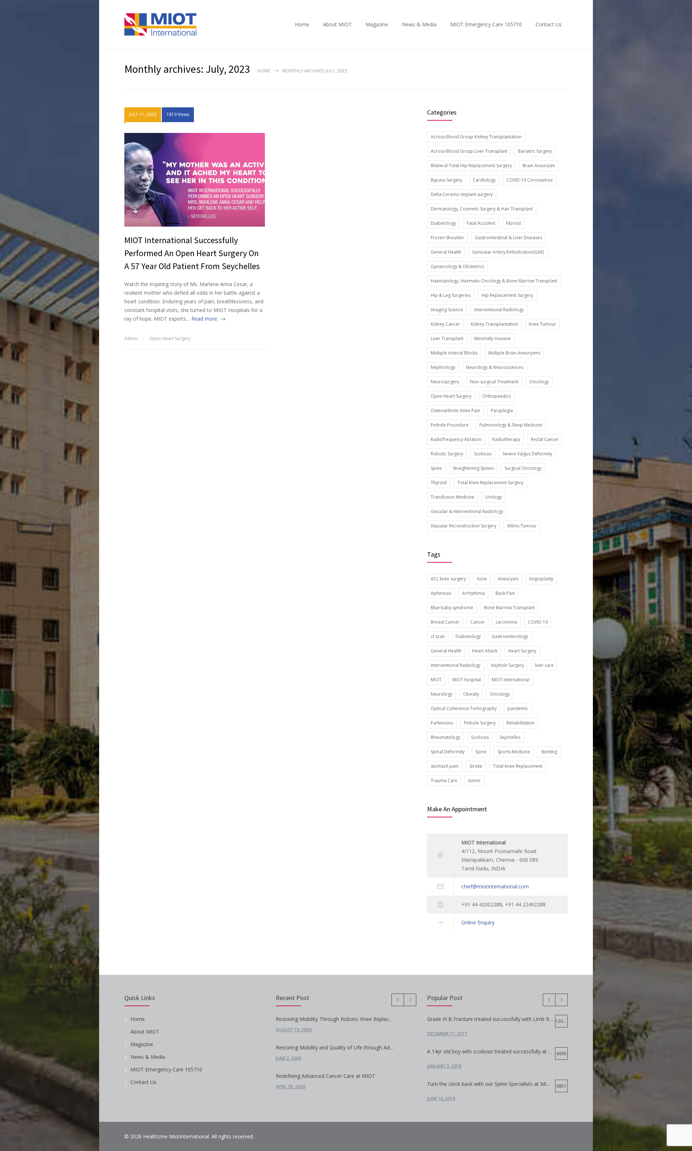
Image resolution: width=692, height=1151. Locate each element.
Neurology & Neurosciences (494, 367)
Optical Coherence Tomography (464, 708)
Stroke (475, 766)
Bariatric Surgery (535, 151)
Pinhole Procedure (450, 425)
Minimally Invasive (492, 338)
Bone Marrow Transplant (509, 608)
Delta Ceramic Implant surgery (462, 194)
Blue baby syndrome (452, 608)
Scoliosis (483, 454)
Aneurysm (508, 579)
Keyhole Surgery (507, 665)
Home (302, 24)
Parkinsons (442, 723)
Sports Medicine (513, 752)
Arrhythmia (473, 593)
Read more (204, 318)
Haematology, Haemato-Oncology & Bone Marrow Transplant (494, 281)
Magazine (376, 24)
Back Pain (505, 593)
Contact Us (549, 24)
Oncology (539, 382)
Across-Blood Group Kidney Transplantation (476, 137)
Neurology (441, 694)
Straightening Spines (473, 468)
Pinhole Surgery (480, 723)
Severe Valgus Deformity (527, 454)
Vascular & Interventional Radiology (467, 511)
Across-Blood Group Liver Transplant (469, 151)
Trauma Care (444, 780)
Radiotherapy (506, 439)
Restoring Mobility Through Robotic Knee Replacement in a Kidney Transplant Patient (335, 1019)
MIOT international (510, 680)
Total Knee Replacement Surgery (490, 482)
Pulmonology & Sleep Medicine (510, 425)
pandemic (517, 708)
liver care (544, 665)
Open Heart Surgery (170, 338)
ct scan (438, 636)
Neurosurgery (445, 382)
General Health (446, 252)
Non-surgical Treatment (494, 382)
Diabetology (443, 223)
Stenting (549, 752)
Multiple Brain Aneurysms (514, 353)
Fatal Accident (481, 223)
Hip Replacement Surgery (507, 295)
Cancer (477, 622)
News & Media (419, 24)
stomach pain (444, 766)
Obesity (471, 694)
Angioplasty (541, 579)
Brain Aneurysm (539, 165)
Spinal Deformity (448, 752)
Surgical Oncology (523, 468)
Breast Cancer (445, 622)
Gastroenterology (510, 636)
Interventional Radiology (499, 310)
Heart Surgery (522, 651)
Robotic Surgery (447, 454)
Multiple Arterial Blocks (454, 353)
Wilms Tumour (522, 526)
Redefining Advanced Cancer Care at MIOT (325, 1075)
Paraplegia (502, 410)
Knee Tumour (542, 324)
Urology (493, 497)
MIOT (436, 680)
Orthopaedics (496, 396)
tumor (474, 780)
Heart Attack (484, 651)
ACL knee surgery (448, 579)
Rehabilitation (520, 723)
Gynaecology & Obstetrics (457, 266)
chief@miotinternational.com (495, 886)
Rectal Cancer (545, 439)
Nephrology (443, 367)
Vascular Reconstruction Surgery (463, 526)
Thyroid (439, 482)
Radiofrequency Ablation (456, 439)
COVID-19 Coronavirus (529, 180)
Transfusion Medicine (452, 497)
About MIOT (337, 24)
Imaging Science (447, 310)
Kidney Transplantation (494, 324)
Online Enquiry (477, 922)
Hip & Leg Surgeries (451, 295)
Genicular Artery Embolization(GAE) (508, 252)
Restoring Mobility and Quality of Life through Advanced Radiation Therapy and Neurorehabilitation (335, 1047)
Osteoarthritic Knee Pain (455, 410)
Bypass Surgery (446, 180)
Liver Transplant (447, 338)
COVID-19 (538, 622)
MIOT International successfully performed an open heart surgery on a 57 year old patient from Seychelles (192, 253)
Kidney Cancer (445, 324)
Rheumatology (445, 737)
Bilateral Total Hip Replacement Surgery (471, 165)
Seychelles (510, 737)
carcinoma (506, 622)
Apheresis (441, 593)
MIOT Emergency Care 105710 (486, 24)
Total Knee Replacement (517, 766)
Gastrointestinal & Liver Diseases (508, 238)
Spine (436, 468)
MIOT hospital (466, 680)
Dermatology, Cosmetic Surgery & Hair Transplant (482, 209)
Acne (482, 579)
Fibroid (513, 223)
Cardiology (484, 180)
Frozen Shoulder (447, 238)
